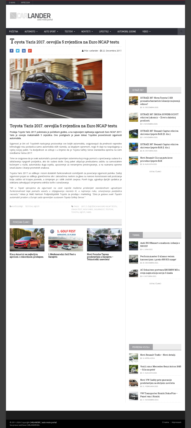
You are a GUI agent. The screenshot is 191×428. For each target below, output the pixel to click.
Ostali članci (155, 171)
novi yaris (88, 209)
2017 (83, 206)
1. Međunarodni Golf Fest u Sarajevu (62, 255)
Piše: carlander (91, 50)
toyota (75, 212)
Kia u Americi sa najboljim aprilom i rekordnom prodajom (27, 255)
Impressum (25, 2)
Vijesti (36, 206)
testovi (109, 209)
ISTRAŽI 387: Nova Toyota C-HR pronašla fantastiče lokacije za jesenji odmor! (160, 100)
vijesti (82, 212)
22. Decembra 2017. (112, 50)
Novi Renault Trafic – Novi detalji (157, 354)
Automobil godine (126, 31)
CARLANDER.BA (33, 425)
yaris (88, 212)
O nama (12, 2)
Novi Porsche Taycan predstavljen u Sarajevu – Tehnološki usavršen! (100, 257)
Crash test (76, 209)
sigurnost (99, 209)
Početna (13, 31)
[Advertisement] (127, 16)
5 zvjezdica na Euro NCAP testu (101, 206)
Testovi (29, 206)
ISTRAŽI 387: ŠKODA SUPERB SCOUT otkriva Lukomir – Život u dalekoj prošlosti (159, 117)
